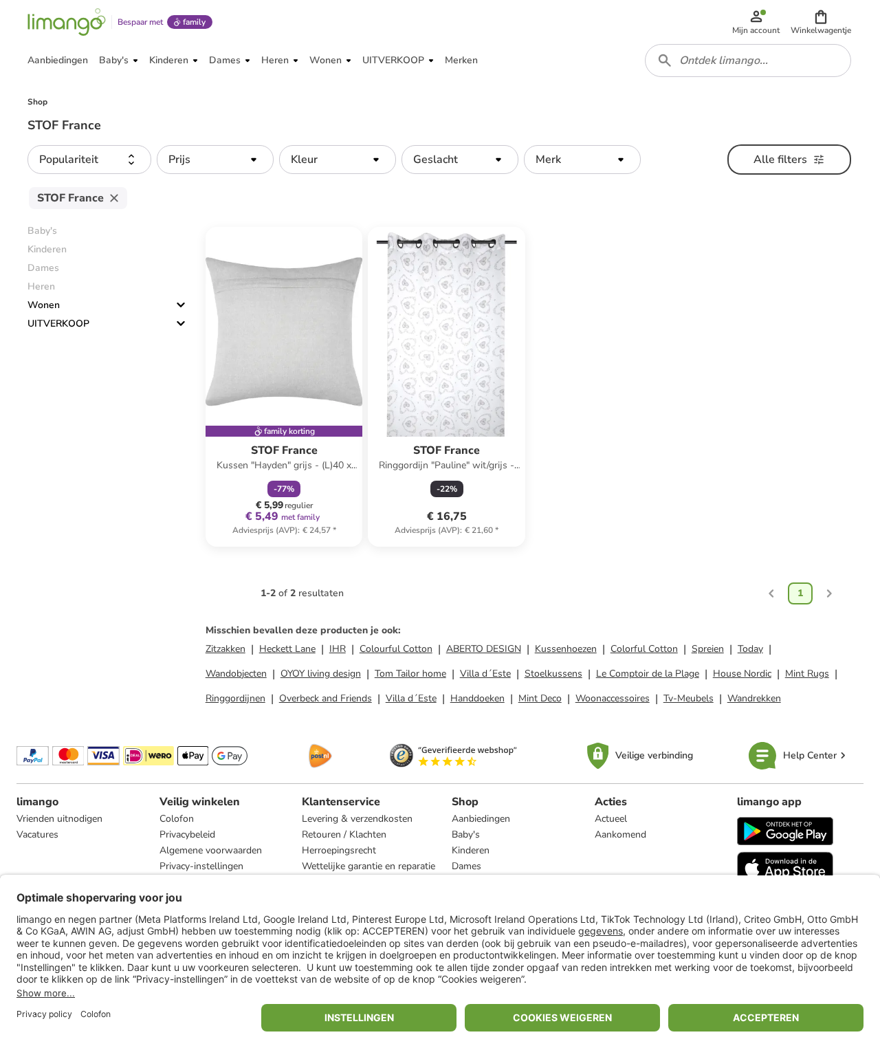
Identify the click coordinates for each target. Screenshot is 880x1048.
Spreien (708, 648)
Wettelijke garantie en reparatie (368, 866)
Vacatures (37, 834)
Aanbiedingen (481, 818)
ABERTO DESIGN (483, 648)
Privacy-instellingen (201, 866)
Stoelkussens (553, 673)
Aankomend (620, 834)
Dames (466, 866)
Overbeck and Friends (325, 698)
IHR (337, 648)
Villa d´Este (485, 673)
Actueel (611, 818)
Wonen (44, 305)
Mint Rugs (807, 673)
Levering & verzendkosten (357, 818)
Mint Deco (540, 698)
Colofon (177, 818)
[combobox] (748, 60)
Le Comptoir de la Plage (647, 673)
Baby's (466, 834)
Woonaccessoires (612, 698)
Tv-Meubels (688, 698)
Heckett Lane (287, 648)
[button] (821, 22)
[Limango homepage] (67, 22)
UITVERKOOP (58, 323)
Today (750, 648)
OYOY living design (320, 673)
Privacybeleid (187, 834)
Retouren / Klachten (344, 834)
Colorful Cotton (644, 648)
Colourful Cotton (396, 648)
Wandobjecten (236, 673)
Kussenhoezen (566, 648)
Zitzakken (225, 648)
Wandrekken (754, 698)
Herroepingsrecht (339, 850)
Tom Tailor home (410, 673)
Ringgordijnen (235, 698)
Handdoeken (477, 698)
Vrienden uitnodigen (59, 818)
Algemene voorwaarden (211, 850)
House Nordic (742, 673)
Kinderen (471, 850)
